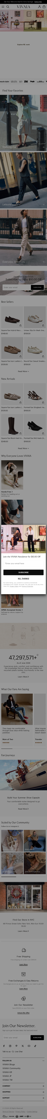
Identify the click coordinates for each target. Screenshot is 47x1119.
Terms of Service (27, 586)
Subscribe (23, 572)
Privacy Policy (14, 586)
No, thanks (23, 578)
